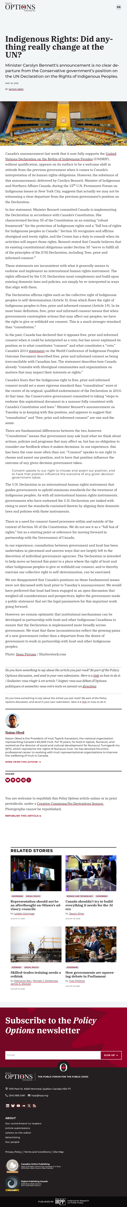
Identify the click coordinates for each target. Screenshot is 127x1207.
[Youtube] (18, 1106)
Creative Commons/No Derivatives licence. (70, 803)
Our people (12, 1142)
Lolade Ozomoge (24, 913)
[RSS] (34, 1106)
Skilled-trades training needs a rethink (36, 974)
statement (37, 350)
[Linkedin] (13, 780)
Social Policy (33, 896)
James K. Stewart (21, 983)
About (10, 1118)
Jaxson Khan (76, 913)
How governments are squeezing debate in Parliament (90, 974)
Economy (16, 967)
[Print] (23, 780)
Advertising (12, 1137)
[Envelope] (18, 780)
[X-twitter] (28, 780)
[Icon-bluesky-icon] (7, 780)
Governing (17, 896)
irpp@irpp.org (39, 1095)
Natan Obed (16, 89)
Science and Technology (80, 896)
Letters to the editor (18, 1132)
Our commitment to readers (23, 1123)
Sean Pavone (26, 654)
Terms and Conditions (37, 1152)
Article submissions (17, 1128)
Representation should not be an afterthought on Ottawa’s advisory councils (36, 905)
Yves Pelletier (77, 980)
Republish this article (21, 815)
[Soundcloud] (23, 1106)
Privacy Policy (13, 1152)
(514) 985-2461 (17, 1095)
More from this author (21, 762)
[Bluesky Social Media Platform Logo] (13, 1106)
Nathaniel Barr (23, 980)
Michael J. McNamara (45, 980)
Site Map (58, 1152)
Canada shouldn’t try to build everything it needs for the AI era (89, 905)
